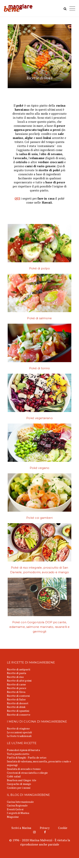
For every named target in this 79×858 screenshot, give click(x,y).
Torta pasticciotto (18, 754)
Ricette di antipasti (18, 669)
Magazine (13, 817)
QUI (17, 198)
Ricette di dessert (18, 703)
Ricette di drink (16, 707)
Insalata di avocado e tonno (24, 769)
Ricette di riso (15, 677)
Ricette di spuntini (18, 711)
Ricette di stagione (18, 728)
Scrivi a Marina (21, 828)
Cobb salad (14, 776)
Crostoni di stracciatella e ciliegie (27, 772)
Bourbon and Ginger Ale (21, 780)
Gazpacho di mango (19, 784)
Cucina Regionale (17, 805)
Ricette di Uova (16, 692)
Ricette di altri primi (19, 680)
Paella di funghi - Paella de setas (26, 757)
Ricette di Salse (16, 699)
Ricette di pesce (16, 688)
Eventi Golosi (15, 809)
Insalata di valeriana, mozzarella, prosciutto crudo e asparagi (39, 763)
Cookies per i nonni (18, 787)
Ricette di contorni (18, 696)
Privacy (45, 828)
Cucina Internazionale (20, 802)
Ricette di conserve (18, 714)
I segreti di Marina (18, 813)
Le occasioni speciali (19, 732)
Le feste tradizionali (19, 736)
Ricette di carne (16, 684)
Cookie (62, 828)
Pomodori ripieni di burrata (23, 750)
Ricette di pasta (16, 673)
